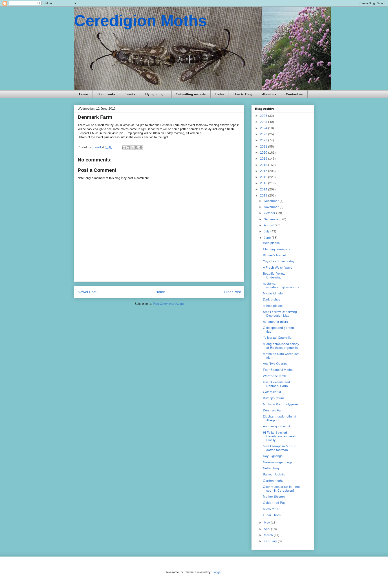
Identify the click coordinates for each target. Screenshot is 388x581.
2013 (264, 195)
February (271, 541)
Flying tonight (156, 94)
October (270, 213)
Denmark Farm (273, 410)
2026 (264, 115)
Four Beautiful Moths (278, 369)
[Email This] (124, 147)
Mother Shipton (274, 496)
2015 (264, 183)
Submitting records (191, 94)
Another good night (276, 426)
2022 (264, 140)
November (272, 207)
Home (83, 94)
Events (130, 94)
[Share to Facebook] (136, 147)
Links (219, 94)
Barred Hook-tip (274, 474)
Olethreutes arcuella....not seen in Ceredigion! (281, 488)
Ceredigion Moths (140, 20)
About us (269, 94)
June (268, 237)
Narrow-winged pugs (277, 462)
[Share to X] (132, 147)
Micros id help (273, 293)
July (267, 231)
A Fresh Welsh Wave (277, 267)
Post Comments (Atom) (168, 303)
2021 (264, 146)
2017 (264, 171)
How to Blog (243, 94)
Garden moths (273, 480)
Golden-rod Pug (274, 502)
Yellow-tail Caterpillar (278, 337)
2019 (264, 158)
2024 (264, 128)
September (272, 219)
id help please (273, 305)
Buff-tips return (273, 398)
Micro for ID (271, 509)
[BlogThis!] (128, 147)
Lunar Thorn (272, 515)
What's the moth (274, 376)
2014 (264, 189)
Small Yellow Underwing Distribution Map (280, 313)
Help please (271, 243)
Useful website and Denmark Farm (276, 384)
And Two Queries (275, 363)
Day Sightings (272, 456)
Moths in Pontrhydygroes (280, 404)
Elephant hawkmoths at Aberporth (279, 418)
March (269, 535)
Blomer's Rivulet (274, 255)
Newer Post (87, 292)
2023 (264, 134)
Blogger (216, 572)
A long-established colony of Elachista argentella (281, 345)
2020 (264, 152)
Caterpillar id (272, 392)
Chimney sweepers (276, 249)
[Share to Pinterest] (141, 147)
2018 (264, 165)
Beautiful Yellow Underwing (274, 275)
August (269, 225)
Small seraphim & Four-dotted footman (280, 448)
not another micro (275, 321)
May (267, 522)
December (272, 201)
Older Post (232, 292)
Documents (106, 94)
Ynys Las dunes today (278, 261)
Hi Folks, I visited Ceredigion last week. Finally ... (280, 436)
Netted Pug (271, 468)
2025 (264, 122)
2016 (264, 177)
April (267, 529)
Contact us (294, 94)
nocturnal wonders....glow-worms (281, 285)
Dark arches (271, 299)
